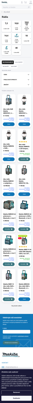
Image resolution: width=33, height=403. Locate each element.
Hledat (28, 7)
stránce (3, 388)
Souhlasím (16, 398)
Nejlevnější (18, 62)
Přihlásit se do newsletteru (11, 342)
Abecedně (14, 66)
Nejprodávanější (8, 62)
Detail (8, 124)
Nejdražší (6, 66)
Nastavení (16, 392)
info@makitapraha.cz (12, 367)
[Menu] (30, 2)
